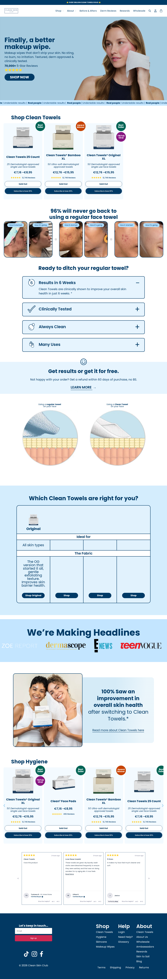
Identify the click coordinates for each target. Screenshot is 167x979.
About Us (142, 937)
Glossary (123, 942)
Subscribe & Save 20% (23, 191)
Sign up (33, 938)
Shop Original (33, 595)
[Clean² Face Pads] (63, 781)
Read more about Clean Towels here (118, 730)
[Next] (149, 878)
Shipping (115, 967)
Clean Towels (104, 932)
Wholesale (139, 10)
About (70, 10)
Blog (139, 961)
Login (121, 932)
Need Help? (125, 937)
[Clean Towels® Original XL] (104, 137)
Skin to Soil (143, 956)
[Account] (155, 10)
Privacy (130, 967)
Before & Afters (88, 10)
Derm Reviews (108, 10)
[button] (4, 805)
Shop (58, 10)
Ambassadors (145, 946)
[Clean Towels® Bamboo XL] (63, 137)
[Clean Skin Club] (11, 10)
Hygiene (101, 937)
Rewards (125, 10)
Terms (101, 967)
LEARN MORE (81, 387)
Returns (144, 967)
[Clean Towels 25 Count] (23, 137)
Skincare (101, 942)
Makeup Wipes (105, 946)
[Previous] (18, 878)
